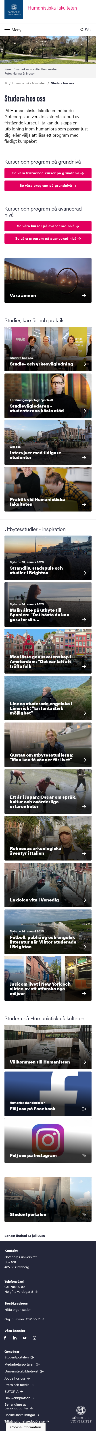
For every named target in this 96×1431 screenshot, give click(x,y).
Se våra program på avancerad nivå (46, 238)
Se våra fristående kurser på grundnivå (46, 172)
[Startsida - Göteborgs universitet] (81, 1414)
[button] (38, 29)
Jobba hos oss (15, 1378)
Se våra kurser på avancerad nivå (46, 225)
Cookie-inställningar (20, 1414)
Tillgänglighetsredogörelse (25, 1421)
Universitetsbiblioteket (24, 1370)
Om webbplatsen (17, 1397)
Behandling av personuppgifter (16, 1406)
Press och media (17, 1384)
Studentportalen (19, 1356)
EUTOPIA (11, 1391)
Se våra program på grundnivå (46, 185)
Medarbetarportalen (22, 1364)
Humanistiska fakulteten (29, 83)
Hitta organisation (17, 1309)
